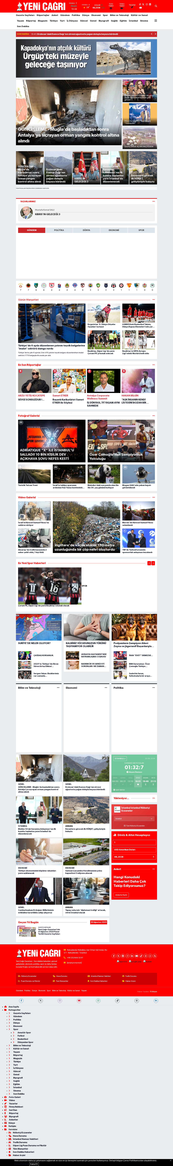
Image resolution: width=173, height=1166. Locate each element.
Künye (12, 1123)
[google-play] (135, 961)
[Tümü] (153, 365)
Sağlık (114, 21)
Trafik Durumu (131, 976)
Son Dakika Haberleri (98, 981)
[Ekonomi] (106, 688)
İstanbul (133, 21)
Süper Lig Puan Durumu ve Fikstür (29, 1145)
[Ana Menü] (156, 21)
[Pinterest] (123, 956)
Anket (55, 15)
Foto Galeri (15, 1097)
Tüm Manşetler (62, 981)
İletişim (12, 1126)
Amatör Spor (24, 1033)
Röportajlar (43, 15)
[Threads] (146, 956)
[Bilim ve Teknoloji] (58, 688)
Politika (76, 15)
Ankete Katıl (121, 895)
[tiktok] (117, 1001)
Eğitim (123, 21)
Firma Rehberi (16, 1107)
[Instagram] (127, 956)
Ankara (69, 826)
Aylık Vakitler (120, 790)
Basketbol (22, 1039)
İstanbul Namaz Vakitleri (101, 976)
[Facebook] (114, 956)
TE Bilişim (153, 992)
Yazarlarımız (28, 201)
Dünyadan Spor (25, 1042)
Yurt (62, 21)
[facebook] (21, 1001)
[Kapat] (171, 1160)
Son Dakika (23, 26)
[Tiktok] (141, 956)
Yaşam (20, 21)
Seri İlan (13, 1110)
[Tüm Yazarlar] (153, 201)
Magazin (42, 21)
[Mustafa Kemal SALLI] (26, 213)
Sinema (144, 21)
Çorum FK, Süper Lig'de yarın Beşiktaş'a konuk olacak (43, 606)
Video (12, 1100)
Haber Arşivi (131, 981)
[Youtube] (136, 956)
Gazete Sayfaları (25, 15)
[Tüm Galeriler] (153, 416)
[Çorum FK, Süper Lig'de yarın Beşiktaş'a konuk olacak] (50, 586)
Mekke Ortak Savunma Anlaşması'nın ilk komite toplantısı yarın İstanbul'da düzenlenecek (37, 831)
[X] (118, 956)
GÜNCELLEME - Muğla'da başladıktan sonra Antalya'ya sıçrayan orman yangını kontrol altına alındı (38, 789)
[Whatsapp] (150, 956)
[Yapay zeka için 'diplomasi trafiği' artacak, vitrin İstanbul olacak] (86, 891)
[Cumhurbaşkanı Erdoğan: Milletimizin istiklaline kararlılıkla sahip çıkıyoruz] (39, 891)
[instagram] (60, 1001)
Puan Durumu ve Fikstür (30, 981)
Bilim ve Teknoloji (119, 15)
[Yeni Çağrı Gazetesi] (41, 6)
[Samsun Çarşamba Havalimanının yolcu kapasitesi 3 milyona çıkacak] (86, 851)
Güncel (84, 21)
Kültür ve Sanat (139, 15)
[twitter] (40, 1001)
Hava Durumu (61, 976)
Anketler (13, 1120)
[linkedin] (156, 1001)
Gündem (65, 15)
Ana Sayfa (14, 1007)
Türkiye (54, 21)
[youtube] (79, 1001)
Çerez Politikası (21, 1164)
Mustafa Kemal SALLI (44, 210)
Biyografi (104, 21)
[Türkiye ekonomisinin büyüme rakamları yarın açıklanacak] (39, 851)
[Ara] (156, 6)
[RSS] (155, 956)
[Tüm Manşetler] (153, 300)
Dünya (85, 15)
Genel (93, 21)
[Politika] (153, 688)
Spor (105, 15)
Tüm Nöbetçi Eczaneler (135, 826)
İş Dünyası (72, 21)
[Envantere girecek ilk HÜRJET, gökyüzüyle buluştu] (86, 810)
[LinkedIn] (132, 956)
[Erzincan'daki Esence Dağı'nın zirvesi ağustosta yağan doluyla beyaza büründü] (86, 768)
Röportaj (31, 21)
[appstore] (122, 961)
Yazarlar (13, 1104)
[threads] (136, 1001)
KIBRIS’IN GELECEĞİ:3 (47, 214)
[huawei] (147, 961)
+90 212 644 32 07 (75, 958)
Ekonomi (96, 15)
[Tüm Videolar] (153, 497)
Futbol (20, 1036)
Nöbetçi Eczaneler (28, 976)
